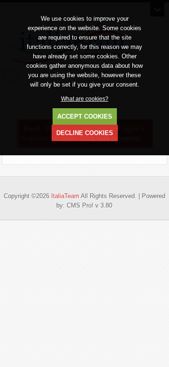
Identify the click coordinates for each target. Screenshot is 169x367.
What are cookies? (84, 99)
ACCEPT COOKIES (84, 116)
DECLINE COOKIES (84, 132)
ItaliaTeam (65, 195)
